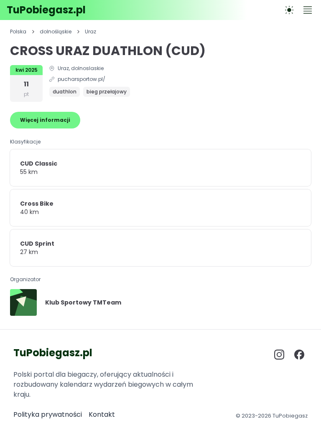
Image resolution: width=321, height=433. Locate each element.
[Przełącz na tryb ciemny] (289, 10)
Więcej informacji (45, 119)
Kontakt (102, 414)
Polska (18, 31)
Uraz (90, 31)
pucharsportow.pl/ (81, 79)
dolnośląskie (55, 31)
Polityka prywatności (47, 414)
